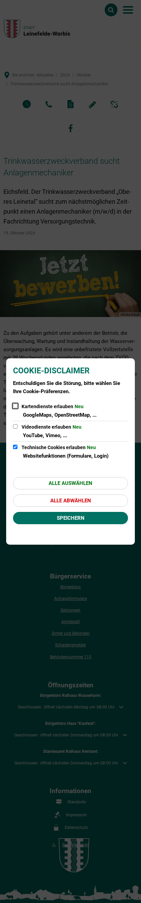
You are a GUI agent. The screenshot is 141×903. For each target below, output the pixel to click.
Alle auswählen (70, 483)
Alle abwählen (70, 501)
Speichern (71, 518)
